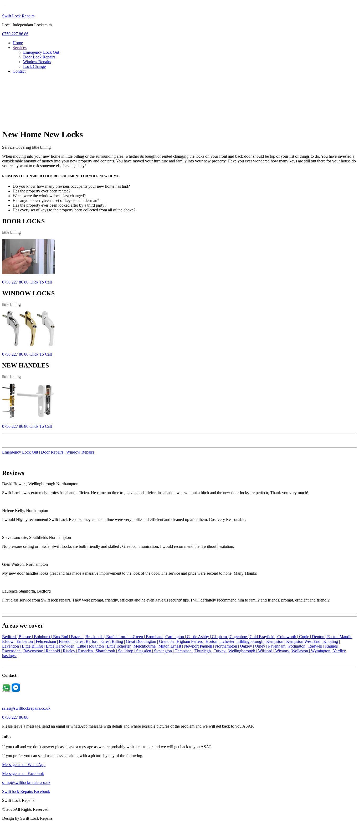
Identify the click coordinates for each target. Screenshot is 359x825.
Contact (19, 71)
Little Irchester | (120, 646)
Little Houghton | (92, 646)
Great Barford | (88, 641)
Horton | (213, 641)
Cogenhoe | (240, 636)
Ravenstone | (34, 651)
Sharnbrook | (107, 651)
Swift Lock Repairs (18, 16)
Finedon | (67, 641)
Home (18, 43)
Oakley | (247, 646)
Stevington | (164, 651)
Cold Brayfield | (263, 636)
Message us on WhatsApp (23, 764)
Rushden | (87, 651)
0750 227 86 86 (15, 34)
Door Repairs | (53, 452)
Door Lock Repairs (39, 57)
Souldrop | (127, 651)
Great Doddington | (142, 641)
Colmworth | (288, 636)
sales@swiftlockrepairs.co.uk (26, 708)
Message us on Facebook (23, 773)
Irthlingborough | (251, 641)
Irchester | (228, 641)
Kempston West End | (304, 641)
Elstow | (9, 641)
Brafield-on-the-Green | (126, 636)
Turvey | (221, 651)
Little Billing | (34, 646)
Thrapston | (184, 651)
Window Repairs (37, 61)
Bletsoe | (26, 636)
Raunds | (332, 646)
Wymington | (322, 651)
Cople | (305, 636)
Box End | (62, 636)
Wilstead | (266, 651)
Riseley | (70, 651)
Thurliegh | (204, 651)
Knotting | (331, 641)
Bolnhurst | (43, 636)
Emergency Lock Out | (21, 452)
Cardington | (176, 636)
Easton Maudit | (340, 636)
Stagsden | (145, 651)
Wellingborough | (243, 651)
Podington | (298, 646)
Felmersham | (47, 641)
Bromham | (155, 636)
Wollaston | (301, 651)
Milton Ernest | (171, 646)
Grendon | (168, 641)
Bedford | (10, 636)
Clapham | (221, 636)
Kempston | (276, 641)
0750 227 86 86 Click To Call (27, 282)
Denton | (319, 636)
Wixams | (283, 651)
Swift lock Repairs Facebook (26, 791)
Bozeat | (78, 636)
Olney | (261, 646)
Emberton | (26, 641)
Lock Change (34, 66)
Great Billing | (113, 641)
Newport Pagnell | (199, 646)
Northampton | (227, 646)
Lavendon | (12, 646)
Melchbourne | (146, 646)
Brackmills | (95, 636)
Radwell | (316, 646)
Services (20, 47)
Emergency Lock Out (41, 52)
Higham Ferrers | (191, 641)
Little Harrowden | (61, 646)
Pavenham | (278, 646)
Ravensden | (12, 651)
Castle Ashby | (199, 636)
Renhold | (54, 651)
